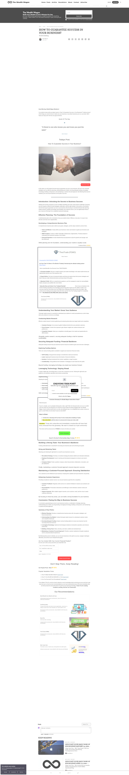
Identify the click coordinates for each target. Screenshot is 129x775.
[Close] (80, 377)
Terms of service (74, 393)
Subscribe (74, 390)
